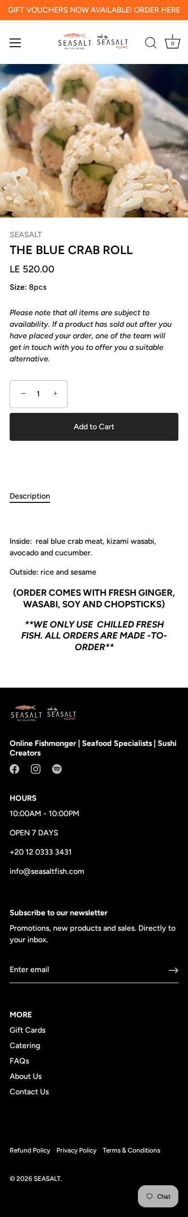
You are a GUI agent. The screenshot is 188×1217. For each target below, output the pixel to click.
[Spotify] (57, 768)
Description (30, 495)
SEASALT (26, 234)
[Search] (150, 44)
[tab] (35, 496)
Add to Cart (94, 426)
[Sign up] (173, 970)
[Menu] (15, 42)
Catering (25, 1045)
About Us (25, 1076)
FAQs (19, 1060)
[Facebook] (14, 768)
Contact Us (29, 1091)
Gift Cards (27, 1030)
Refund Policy (30, 1150)
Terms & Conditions (131, 1150)
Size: (18, 287)
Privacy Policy (76, 1150)
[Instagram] (35, 768)
